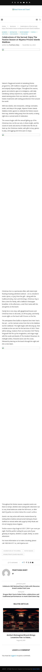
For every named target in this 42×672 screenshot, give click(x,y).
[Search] (40, 20)
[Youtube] (23, 2)
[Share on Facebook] (26, 562)
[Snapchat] (26, 2)
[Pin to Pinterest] (30, 562)
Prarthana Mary (14, 45)
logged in (14, 656)
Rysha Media (36, 669)
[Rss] (29, 2)
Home (4, 26)
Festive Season (28, 551)
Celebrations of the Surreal (12, 551)
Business (13, 26)
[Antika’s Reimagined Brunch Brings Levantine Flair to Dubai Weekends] (21, 620)
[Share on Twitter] (28, 562)
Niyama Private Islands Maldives (13, 554)
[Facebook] (12, 2)
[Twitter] (15, 2)
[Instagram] (18, 2)
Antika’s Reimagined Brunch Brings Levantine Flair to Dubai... (21, 636)
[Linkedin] (20, 2)
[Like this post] (24, 562)
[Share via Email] (32, 562)
